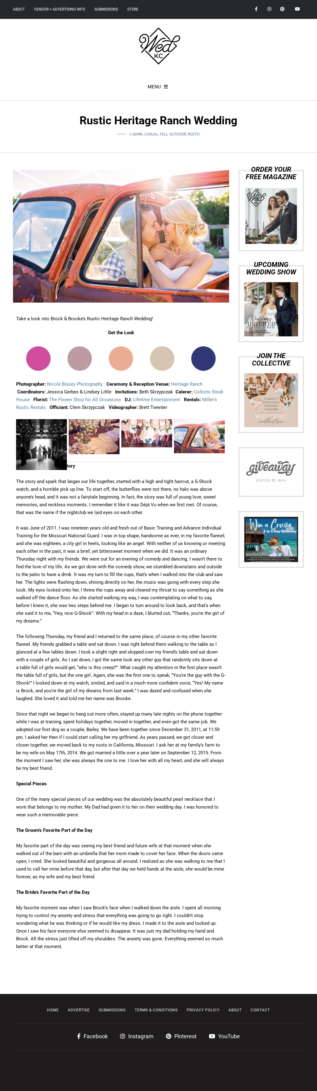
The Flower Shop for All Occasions (85, 399)
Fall (164, 134)
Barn (138, 134)
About (19, 9)
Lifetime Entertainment (156, 399)
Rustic (194, 134)
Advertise (79, 1010)
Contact (260, 1010)
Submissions (106, 9)
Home (53, 1010)
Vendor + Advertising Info (59, 9)
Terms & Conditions (156, 1010)
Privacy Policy (203, 1010)
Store (132, 9)
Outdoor (177, 134)
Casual (151, 134)
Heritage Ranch (186, 384)
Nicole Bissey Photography (75, 384)
